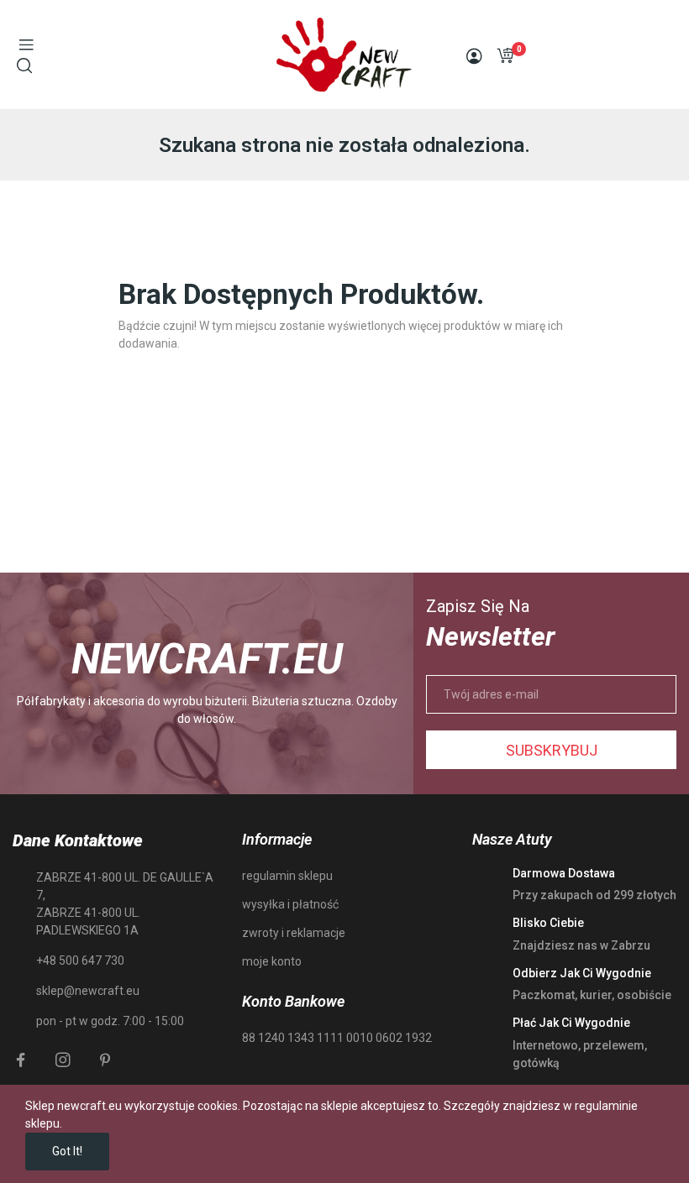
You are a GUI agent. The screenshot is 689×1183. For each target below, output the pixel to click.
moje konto (272, 961)
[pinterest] (105, 1060)
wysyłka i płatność (290, 904)
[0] (505, 55)
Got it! (67, 1151)
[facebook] (21, 1060)
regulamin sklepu (287, 875)
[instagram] (63, 1060)
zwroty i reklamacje (293, 933)
